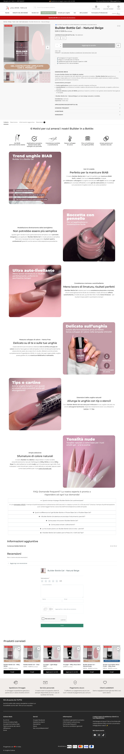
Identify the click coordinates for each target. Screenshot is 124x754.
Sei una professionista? (103, 1)
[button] (116, 13)
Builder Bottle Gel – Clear (31, 664)
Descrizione (13, 122)
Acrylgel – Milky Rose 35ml (72, 664)
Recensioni (40, 122)
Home (5, 21)
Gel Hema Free (86, 52)
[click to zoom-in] (27, 47)
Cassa (118, 9)
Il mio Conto (96, 9)
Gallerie (6, 122)
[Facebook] (95, 735)
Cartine (86, 409)
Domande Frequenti (62, 108)
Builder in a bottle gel (76, 52)
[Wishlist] (19, 648)
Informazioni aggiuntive (26, 122)
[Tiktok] (103, 735)
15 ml (63, 38)
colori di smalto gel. (45, 468)
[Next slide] (47, 47)
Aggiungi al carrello (89, 45)
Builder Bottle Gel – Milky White (12, 665)
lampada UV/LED (20, 504)
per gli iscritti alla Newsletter (62, 17)
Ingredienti (59, 114)
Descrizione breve (61, 72)
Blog (119, 1)
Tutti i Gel (15, 21)
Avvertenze (59, 111)
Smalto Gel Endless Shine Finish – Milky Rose (111, 665)
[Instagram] (99, 735)
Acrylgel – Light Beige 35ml (50, 665)
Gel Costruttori (23, 21)
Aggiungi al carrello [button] (52, 672)
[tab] (6, 122)
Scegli (12, 672)
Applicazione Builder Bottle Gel (66, 104)
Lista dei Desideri (108, 9)
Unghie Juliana (10, 750)
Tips (93, 409)
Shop (9, 21)
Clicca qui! (113, 1)
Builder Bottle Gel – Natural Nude (89, 665)
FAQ (104, 723)
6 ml (57, 38)
